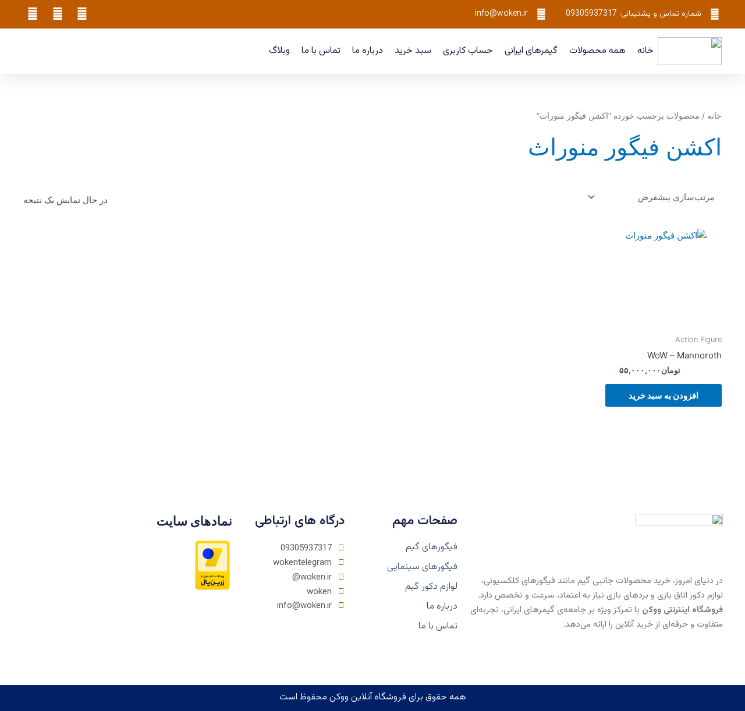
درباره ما (367, 51)
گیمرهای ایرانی (531, 51)
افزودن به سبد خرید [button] (663, 395)
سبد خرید (413, 51)
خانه (645, 51)
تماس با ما (320, 51)
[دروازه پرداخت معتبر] (212, 564)
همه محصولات (597, 51)
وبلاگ (279, 51)
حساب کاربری (468, 51)
